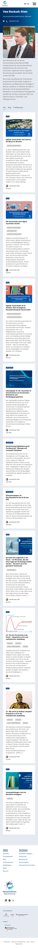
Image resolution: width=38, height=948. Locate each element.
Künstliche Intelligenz (25, 854)
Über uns (5, 871)
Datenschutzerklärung (18, 942)
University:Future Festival (27, 865)
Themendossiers (8, 862)
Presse (32, 942)
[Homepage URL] (5, 3)
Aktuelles (6, 854)
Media (5, 868)
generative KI (23, 859)
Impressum (7, 942)
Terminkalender (8, 857)
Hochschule (22, 857)
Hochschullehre (24, 862)
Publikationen (18, 108)
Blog (9, 108)
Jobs (27, 942)
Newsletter (19, 944)
